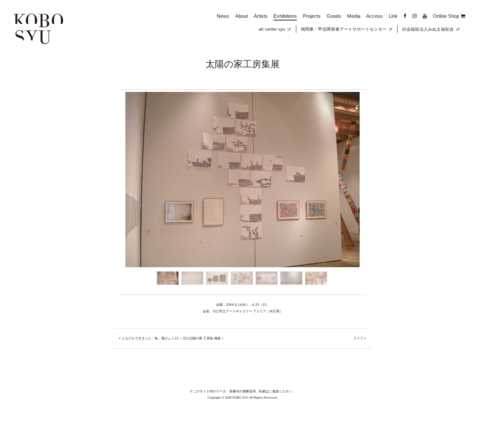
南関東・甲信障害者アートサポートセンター (344, 29)
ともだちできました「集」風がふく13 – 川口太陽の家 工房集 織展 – (173, 338)
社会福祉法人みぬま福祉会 (428, 29)
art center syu (272, 29)
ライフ (358, 338)
